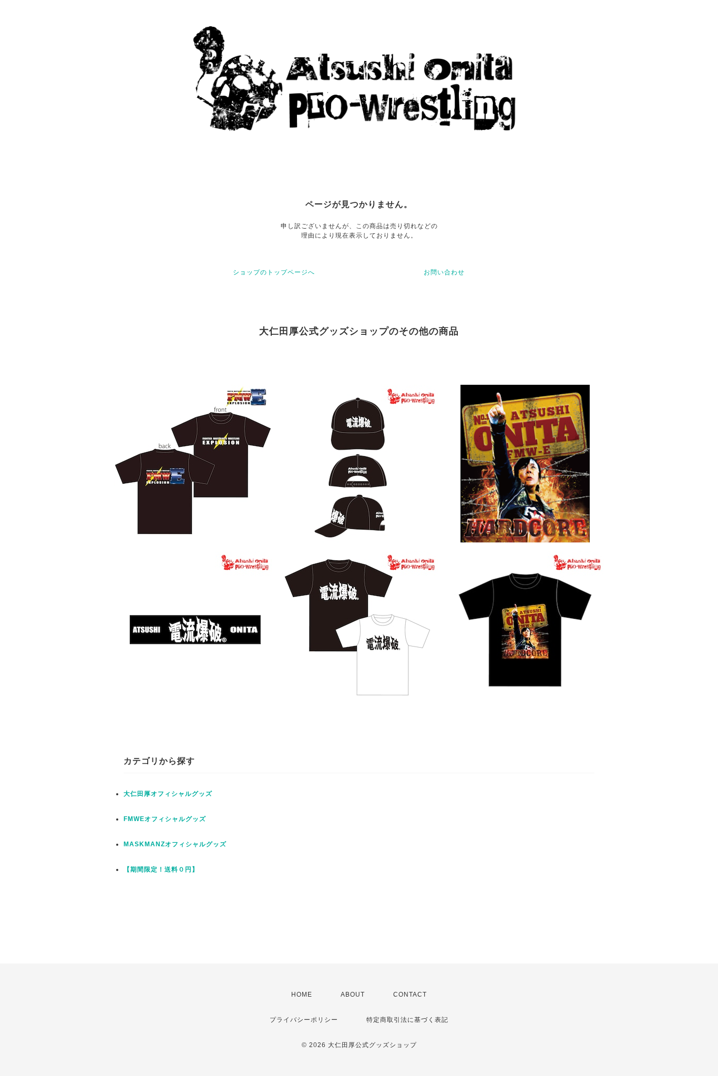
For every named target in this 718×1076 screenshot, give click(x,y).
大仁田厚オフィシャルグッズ (168, 793)
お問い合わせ (444, 272)
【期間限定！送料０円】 (161, 869)
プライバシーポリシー (304, 1019)
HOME (301, 994)
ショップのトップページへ (274, 272)
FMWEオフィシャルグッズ (165, 819)
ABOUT (353, 994)
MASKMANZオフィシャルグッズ (175, 844)
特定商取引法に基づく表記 (407, 1019)
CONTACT (410, 994)
